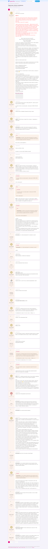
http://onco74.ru (36, 199)
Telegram (33, 547)
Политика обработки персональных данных (13, 547)
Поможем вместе (17, 3)
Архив (9, 3)
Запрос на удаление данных (22, 547)
